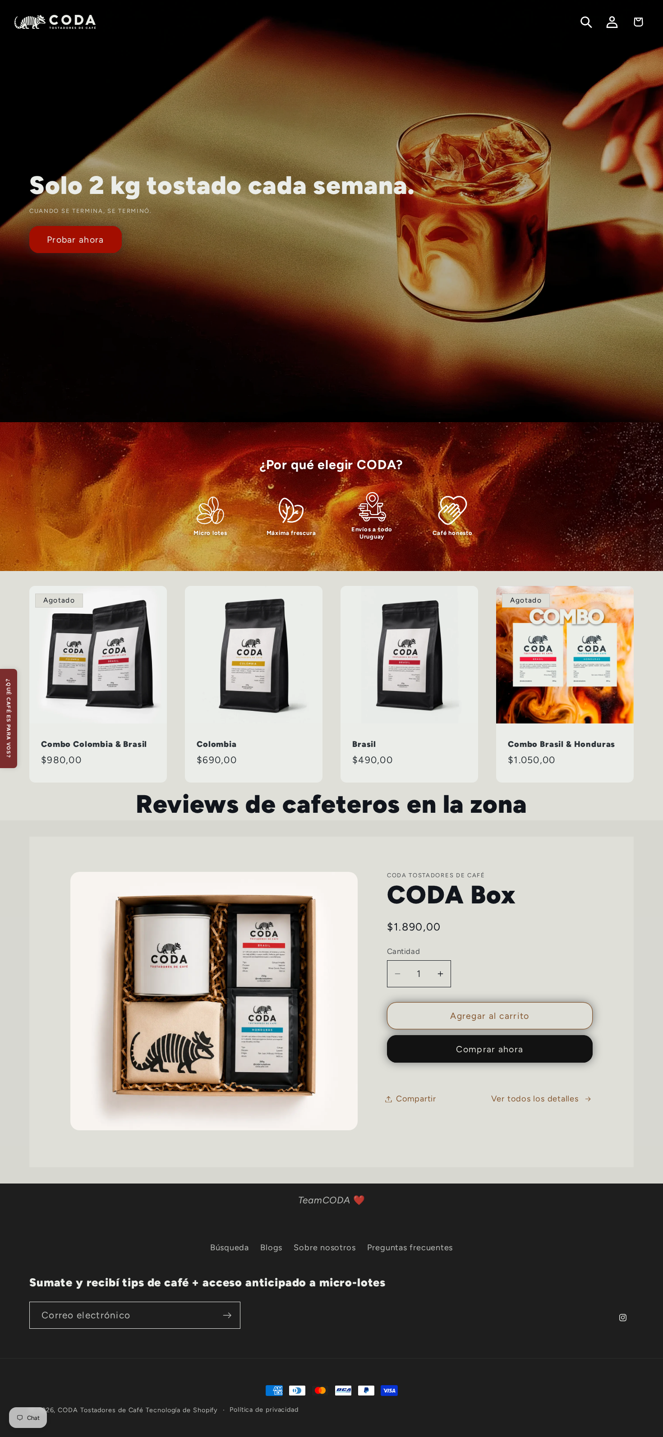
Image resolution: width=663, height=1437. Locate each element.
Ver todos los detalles (535, 1099)
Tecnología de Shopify (182, 1410)
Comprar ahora (489, 1049)
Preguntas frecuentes (410, 1248)
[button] (586, 22)
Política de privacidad (264, 1409)
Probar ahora (75, 239)
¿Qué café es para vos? (8, 718)
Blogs (271, 1248)
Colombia (217, 744)
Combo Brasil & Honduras (561, 744)
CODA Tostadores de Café (100, 1410)
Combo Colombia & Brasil (94, 744)
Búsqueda (229, 1248)
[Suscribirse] (227, 1315)
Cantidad (403, 951)
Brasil (364, 744)
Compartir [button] (416, 1099)
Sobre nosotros (324, 1248)
